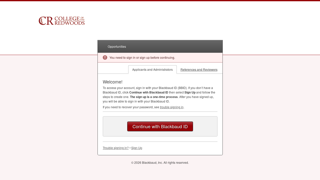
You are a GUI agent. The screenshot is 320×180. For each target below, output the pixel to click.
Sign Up (136, 148)
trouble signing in (172, 107)
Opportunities (117, 46)
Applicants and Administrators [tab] (152, 69)
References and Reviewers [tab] (199, 69)
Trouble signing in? (116, 148)
